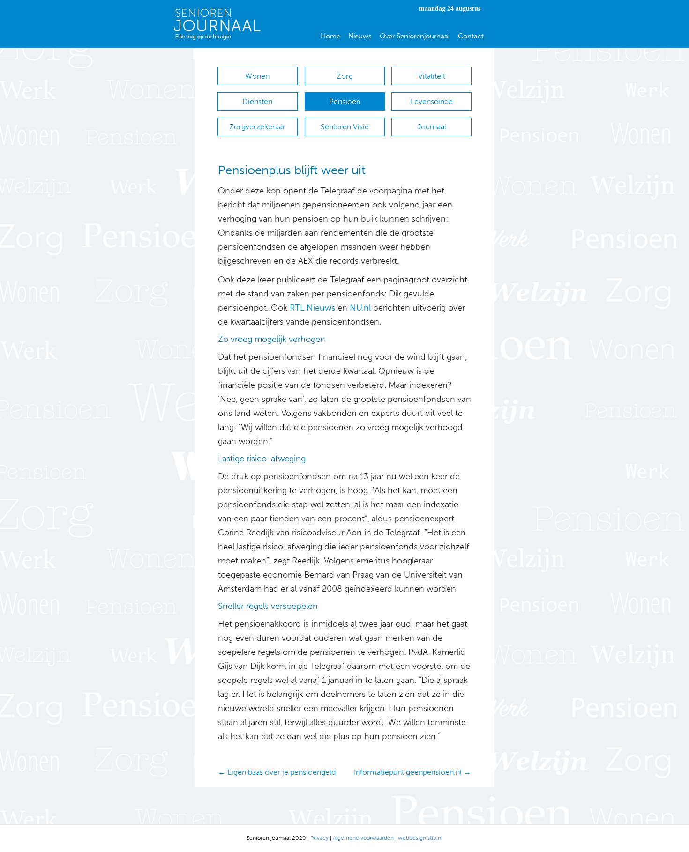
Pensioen (344, 101)
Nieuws (360, 36)
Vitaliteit (431, 76)
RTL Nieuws (312, 308)
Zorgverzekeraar (257, 126)
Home (330, 36)
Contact (471, 36)
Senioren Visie (345, 126)
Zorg (345, 76)
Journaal (431, 126)
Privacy (319, 838)
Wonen (257, 76)
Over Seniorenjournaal (415, 36)
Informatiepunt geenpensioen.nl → (412, 772)
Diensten (257, 101)
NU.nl (360, 308)
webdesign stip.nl (420, 838)
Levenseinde (432, 101)
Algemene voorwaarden (363, 838)
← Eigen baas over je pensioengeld (277, 772)
